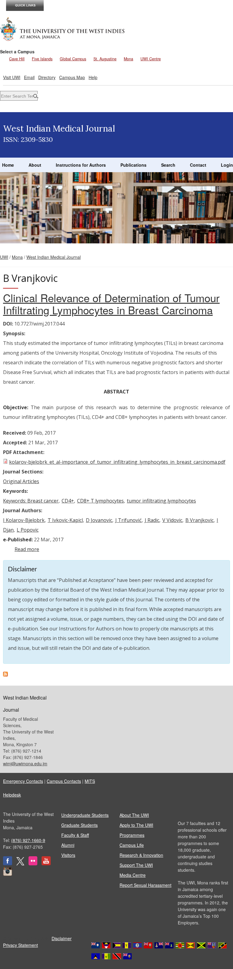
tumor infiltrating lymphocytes (161, 500)
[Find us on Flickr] (33, 863)
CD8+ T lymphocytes (100, 500)
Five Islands (42, 59)
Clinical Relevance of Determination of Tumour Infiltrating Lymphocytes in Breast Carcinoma (111, 303)
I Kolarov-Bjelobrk (24, 520)
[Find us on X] (20, 863)
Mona (128, 59)
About (35, 165)
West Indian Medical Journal (53, 257)
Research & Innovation (141, 855)
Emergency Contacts (23, 781)
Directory (47, 77)
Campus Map (72, 77)
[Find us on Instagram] (7, 874)
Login (227, 165)
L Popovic (28, 529)
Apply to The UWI (136, 825)
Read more (27, 549)
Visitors (68, 855)
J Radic (152, 520)
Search (168, 165)
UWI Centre (150, 59)
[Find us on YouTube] (46, 863)
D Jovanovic (99, 520)
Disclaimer (62, 938)
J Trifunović (128, 520)
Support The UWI (136, 865)
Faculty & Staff (75, 835)
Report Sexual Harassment (145, 885)
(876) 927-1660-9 (28, 840)
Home (8, 165)
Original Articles (21, 481)
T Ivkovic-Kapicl (65, 520)
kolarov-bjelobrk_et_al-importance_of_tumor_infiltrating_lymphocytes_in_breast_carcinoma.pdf (117, 462)
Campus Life (132, 845)
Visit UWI (11, 77)
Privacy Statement (20, 945)
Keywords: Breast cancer (31, 500)
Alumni (67, 845)
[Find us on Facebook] (7, 863)
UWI (4, 257)
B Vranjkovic (199, 520)
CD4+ (68, 500)
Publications (133, 165)
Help (93, 77)
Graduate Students (79, 825)
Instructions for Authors (81, 165)
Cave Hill (17, 59)
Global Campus (73, 59)
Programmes (132, 835)
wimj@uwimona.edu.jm (25, 763)
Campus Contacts (64, 781)
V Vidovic (172, 520)
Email (29, 77)
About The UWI (134, 815)
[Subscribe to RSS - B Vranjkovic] (5, 674)
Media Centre (133, 875)
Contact (198, 165)
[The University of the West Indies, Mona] (62, 28)
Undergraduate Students (85, 815)
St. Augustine (104, 59)
